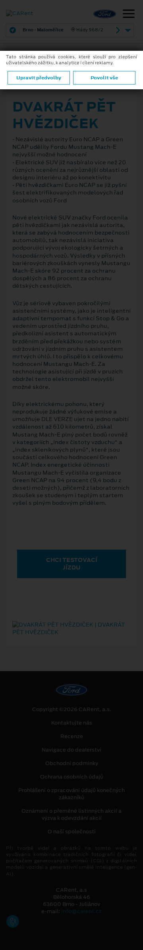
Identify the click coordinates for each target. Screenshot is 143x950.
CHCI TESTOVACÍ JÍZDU (71, 563)
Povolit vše (104, 78)
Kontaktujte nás (71, 723)
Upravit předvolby (38, 78)
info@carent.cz (81, 911)
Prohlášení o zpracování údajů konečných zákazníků (71, 794)
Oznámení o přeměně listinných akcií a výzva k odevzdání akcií (71, 815)
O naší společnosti (72, 831)
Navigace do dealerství (71, 750)
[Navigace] (129, 15)
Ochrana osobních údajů (71, 777)
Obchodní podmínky (71, 763)
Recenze (71, 736)
